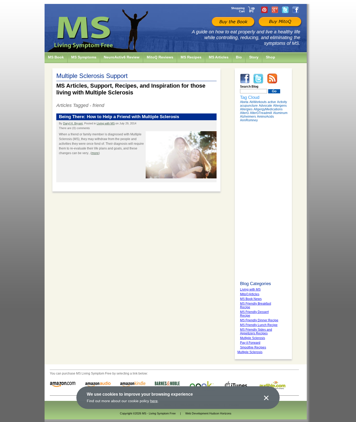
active (272, 102)
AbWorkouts (258, 102)
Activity (282, 102)
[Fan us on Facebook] (295, 9)
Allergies (246, 109)
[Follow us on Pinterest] (264, 9)
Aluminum (280, 113)
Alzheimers (248, 116)
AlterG (244, 113)
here (154, 401)
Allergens (280, 105)
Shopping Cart (238, 10)
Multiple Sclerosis (249, 352)
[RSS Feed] (272, 78)
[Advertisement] (263, 201)
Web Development (196, 413)
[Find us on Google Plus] (275, 9)
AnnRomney (249, 120)
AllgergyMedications (268, 109)
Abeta (244, 102)
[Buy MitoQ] (279, 22)
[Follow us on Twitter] (285, 9)
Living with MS (106, 123)
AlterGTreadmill (261, 113)
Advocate (265, 105)
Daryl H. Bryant (73, 123)
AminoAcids (265, 116)
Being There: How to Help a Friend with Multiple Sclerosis (119, 116)
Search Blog (249, 86)
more (95, 153)
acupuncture (249, 105)
